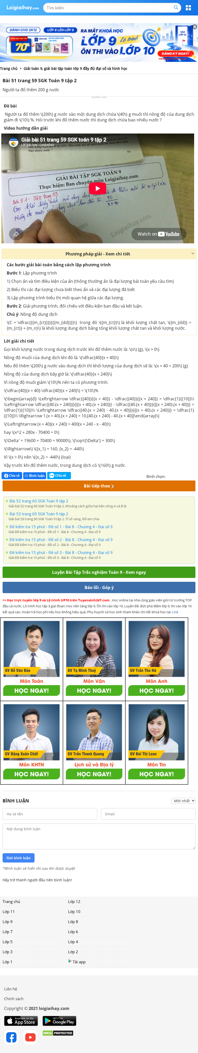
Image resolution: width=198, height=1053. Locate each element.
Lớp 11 (9, 911)
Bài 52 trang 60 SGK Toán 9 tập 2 (39, 500)
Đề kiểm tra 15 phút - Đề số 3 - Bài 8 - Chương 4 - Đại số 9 (61, 552)
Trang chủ (11, 901)
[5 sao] (194, 476)
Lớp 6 (73, 931)
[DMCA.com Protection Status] (57, 1037)
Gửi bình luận (18, 858)
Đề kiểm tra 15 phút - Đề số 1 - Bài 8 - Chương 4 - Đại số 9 (61, 526)
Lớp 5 (8, 941)
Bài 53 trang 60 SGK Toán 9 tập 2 (39, 513)
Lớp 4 (73, 941)
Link (175, 612)
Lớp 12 (74, 901)
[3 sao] (182, 476)
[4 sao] (188, 476)
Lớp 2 (73, 951)
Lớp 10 (74, 911)
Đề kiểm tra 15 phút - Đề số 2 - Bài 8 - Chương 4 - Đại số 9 (61, 539)
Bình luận (37, 476)
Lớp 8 (73, 921)
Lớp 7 (8, 931)
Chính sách (13, 998)
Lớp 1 (8, 961)
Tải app (79, 961)
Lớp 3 (8, 951)
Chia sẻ (14, 475)
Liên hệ (10, 988)
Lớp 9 (8, 921)
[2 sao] (176, 476)
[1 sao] (170, 476)
